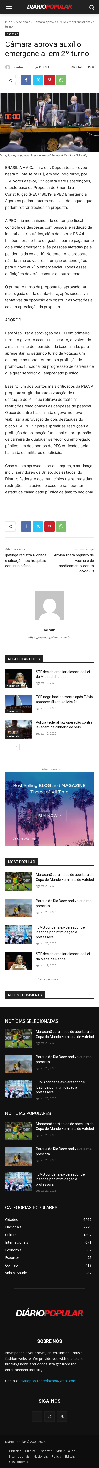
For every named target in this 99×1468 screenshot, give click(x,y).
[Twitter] (38, 80)
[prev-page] (8, 747)
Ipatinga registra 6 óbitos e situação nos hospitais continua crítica (26, 560)
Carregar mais (48, 979)
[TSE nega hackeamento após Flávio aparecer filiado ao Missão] (18, 704)
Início (9, 22)
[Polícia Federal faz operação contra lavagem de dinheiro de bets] (18, 729)
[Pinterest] (49, 80)
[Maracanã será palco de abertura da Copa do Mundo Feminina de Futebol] (18, 881)
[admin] (8, 67)
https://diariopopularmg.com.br (49, 637)
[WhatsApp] (61, 80)
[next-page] (16, 747)
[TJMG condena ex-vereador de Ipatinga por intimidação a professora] (18, 934)
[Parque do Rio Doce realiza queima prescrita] (18, 908)
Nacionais (23, 22)
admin (21, 67)
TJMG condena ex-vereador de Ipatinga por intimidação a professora (60, 932)
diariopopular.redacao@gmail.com (48, 1380)
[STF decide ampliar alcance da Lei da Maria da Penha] (18, 678)
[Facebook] (26, 80)
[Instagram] (49, 1416)
